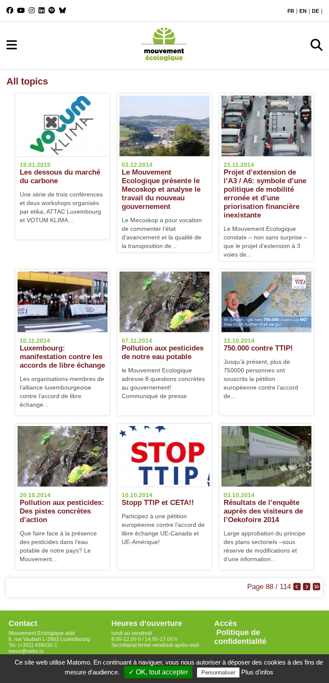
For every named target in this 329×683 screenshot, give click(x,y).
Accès (225, 623)
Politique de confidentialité (240, 637)
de (315, 11)
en (303, 11)
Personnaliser (218, 672)
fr (290, 11)
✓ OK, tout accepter (158, 672)
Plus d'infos (257, 672)
